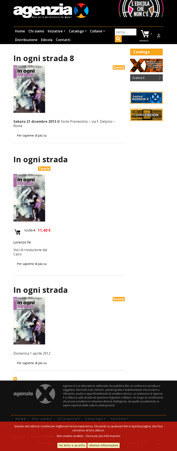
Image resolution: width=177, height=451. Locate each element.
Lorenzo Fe (22, 242)
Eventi (118, 67)
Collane (96, 31)
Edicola (46, 39)
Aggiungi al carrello (17, 232)
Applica (118, 39)
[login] (159, 35)
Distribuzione (26, 39)
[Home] (50, 11)
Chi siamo (36, 31)
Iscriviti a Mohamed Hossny (15, 379)
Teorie (44, 168)
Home (20, 31)
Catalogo (76, 31)
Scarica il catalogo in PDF (143, 78)
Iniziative (55, 31)
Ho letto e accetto (72, 445)
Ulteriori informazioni (103, 445)
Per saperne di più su (32, 135)
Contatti (63, 39)
